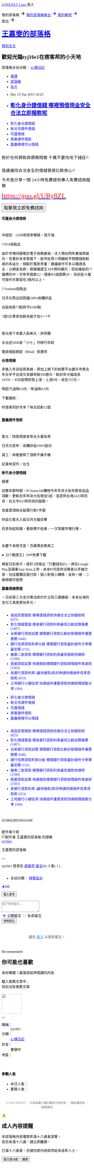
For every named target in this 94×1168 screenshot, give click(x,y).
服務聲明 (47, 1107)
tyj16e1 (7, 841)
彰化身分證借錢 (22, 123)
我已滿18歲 (10, 1159)
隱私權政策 (78, 1102)
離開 (25, 1159)
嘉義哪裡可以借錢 (24, 144)
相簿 (13, 76)
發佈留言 (9, 921)
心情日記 (38, 67)
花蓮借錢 (17, 134)
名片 (13, 87)
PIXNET (20, 1102)
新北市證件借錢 (22, 129)
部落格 (15, 81)
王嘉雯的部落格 (26, 34)
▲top (6, 886)
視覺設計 (36, 878)
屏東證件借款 (20, 139)
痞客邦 (29, 866)
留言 (39, 866)
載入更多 (9, 894)
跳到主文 (9, 46)
